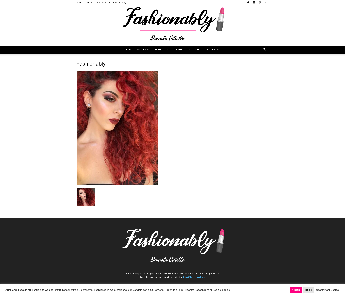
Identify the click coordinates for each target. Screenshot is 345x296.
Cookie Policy (119, 2)
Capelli (180, 50)
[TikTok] (265, 2)
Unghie (157, 50)
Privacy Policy (103, 2)
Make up (141, 50)
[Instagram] (254, 2)
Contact (89, 2)
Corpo (192, 50)
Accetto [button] (296, 289)
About (79, 2)
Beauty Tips (210, 50)
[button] (264, 50)
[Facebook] (248, 2)
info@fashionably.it (194, 277)
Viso (168, 50)
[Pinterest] (260, 2)
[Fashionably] (172, 25)
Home (129, 50)
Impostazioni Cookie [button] (327, 289)
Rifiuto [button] (308, 289)
